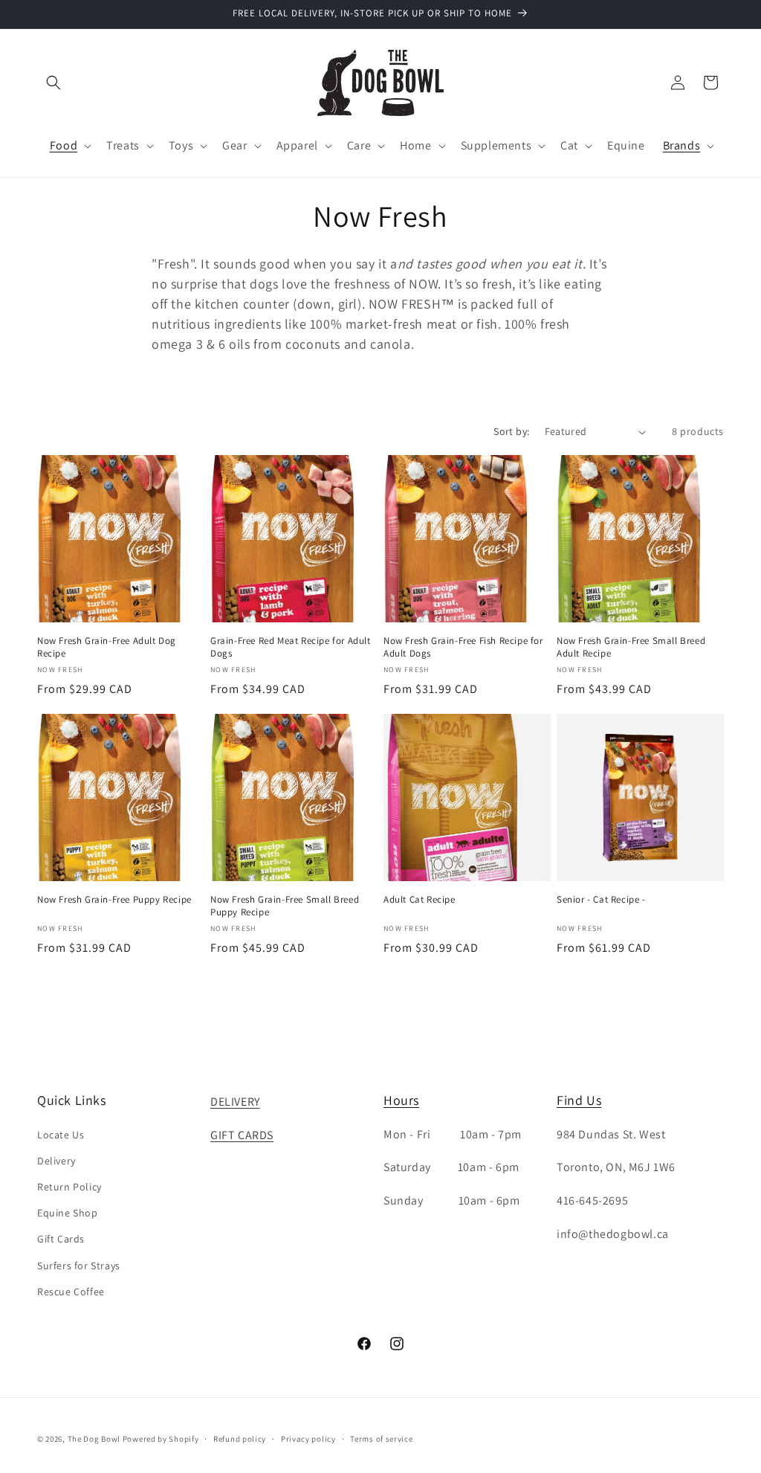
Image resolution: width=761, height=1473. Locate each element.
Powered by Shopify (161, 1439)
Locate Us (60, 1134)
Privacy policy (308, 1439)
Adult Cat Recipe (419, 900)
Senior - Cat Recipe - (601, 900)
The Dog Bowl (94, 1439)
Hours (401, 1100)
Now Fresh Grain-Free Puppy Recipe (114, 900)
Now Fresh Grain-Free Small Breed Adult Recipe (631, 647)
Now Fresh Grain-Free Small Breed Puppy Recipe (284, 906)
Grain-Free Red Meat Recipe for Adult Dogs (290, 647)
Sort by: (511, 431)
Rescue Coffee (71, 1291)
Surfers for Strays (78, 1265)
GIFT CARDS (241, 1135)
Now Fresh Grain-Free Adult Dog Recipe (106, 647)
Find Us (579, 1100)
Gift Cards (61, 1238)
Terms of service (381, 1439)
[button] (53, 82)
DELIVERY (235, 1101)
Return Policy (69, 1186)
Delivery (56, 1160)
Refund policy (239, 1439)
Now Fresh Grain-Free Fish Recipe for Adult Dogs (463, 647)
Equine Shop (67, 1212)
